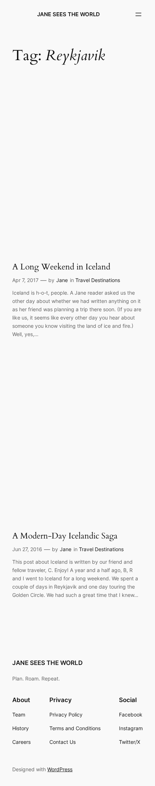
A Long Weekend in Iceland (61, 267)
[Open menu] (138, 14)
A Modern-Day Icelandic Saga (65, 536)
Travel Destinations (97, 280)
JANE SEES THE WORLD (68, 14)
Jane (62, 280)
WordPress (59, 769)
